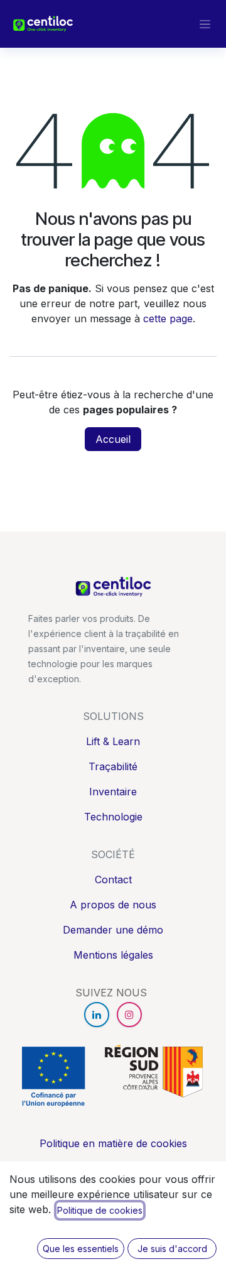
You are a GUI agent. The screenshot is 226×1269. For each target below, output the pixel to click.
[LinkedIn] (96, 1014)
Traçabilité (113, 766)
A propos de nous (113, 904)
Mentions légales (113, 955)
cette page (168, 318)
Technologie (113, 816)
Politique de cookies (100, 1210)
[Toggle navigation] (205, 24)
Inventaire (113, 791)
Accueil (113, 439)
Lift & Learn (113, 741)
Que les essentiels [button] (81, 1248)
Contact (113, 879)
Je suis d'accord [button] (172, 1248)
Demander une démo (113, 929)
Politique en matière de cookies (113, 1143)
